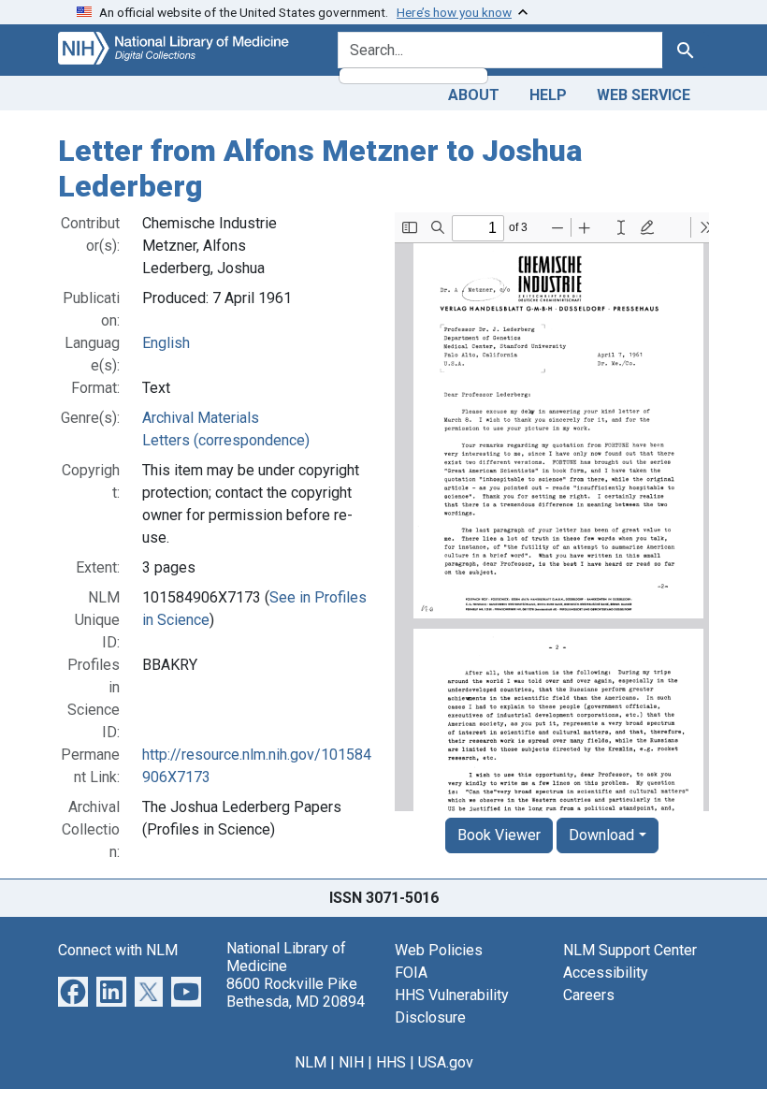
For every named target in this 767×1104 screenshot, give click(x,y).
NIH (351, 1062)
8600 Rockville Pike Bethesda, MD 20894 (295, 992)
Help (548, 95)
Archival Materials (200, 418)
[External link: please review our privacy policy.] (73, 990)
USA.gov (445, 1062)
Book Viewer (499, 835)
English (166, 343)
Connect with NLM (118, 950)
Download (601, 835)
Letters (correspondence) (226, 440)
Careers (589, 995)
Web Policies (439, 950)
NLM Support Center (630, 950)
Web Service (643, 95)
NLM (310, 1062)
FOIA (411, 972)
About (473, 95)
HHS (391, 1062)
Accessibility (605, 972)
